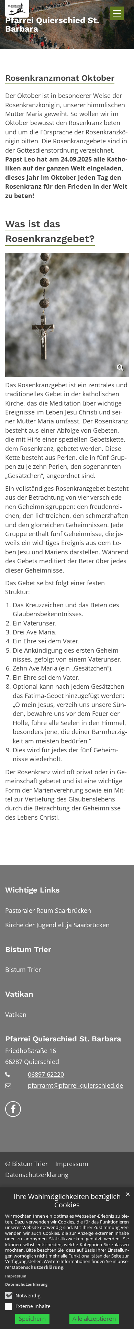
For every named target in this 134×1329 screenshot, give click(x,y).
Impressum (15, 1275)
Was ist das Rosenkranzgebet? (50, 231)
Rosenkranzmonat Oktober (59, 78)
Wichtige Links (32, 890)
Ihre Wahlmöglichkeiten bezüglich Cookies (67, 1201)
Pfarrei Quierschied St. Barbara (63, 1038)
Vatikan (19, 994)
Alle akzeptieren (94, 1318)
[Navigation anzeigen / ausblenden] (117, 13)
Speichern (32, 1318)
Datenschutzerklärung (37, 1267)
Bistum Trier (28, 949)
